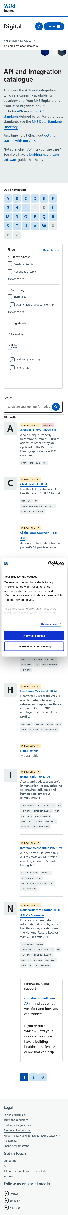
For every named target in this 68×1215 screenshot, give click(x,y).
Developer (26, 40)
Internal (48, 425)
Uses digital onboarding (43, 729)
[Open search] (39, 26)
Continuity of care (32, 511)
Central (25, 670)
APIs (20, 111)
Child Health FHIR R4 (33, 484)
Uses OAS (35, 463)
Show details (48, 624)
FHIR (37, 665)
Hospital (46, 873)
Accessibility (10, 1140)
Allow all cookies (34, 635)
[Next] (42, 1077)
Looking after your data (17, 1125)
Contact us (10, 1160)
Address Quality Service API (38, 430)
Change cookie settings (17, 1146)
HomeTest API (29, 751)
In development (30, 425)
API (44, 463)
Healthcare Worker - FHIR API (39, 691)
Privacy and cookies (15, 1114)
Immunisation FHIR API (35, 776)
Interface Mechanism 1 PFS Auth (41, 848)
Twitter (14, 1193)
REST (23, 463)
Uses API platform (31, 659)
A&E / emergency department (38, 506)
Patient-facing (46, 806)
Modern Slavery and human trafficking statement (32, 1136)
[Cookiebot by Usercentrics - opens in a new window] (48, 563)
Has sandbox (49, 665)
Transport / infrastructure (37, 949)
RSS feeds (9, 1176)
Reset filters (51, 250)
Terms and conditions (16, 1120)
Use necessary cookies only (34, 646)
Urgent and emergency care (37, 883)
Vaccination (28, 806)
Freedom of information (17, 1130)
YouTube (15, 1208)
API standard (28, 889)
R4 (36, 501)
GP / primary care (31, 878)
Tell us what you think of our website (25, 1171)
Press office (10, 1166)
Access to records (32, 944)
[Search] (56, 407)
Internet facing (44, 724)
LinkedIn (15, 1200)
